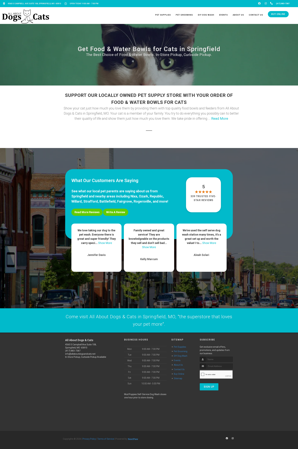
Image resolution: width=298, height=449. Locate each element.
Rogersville (142, 201)
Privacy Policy (89, 439)
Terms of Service (105, 439)
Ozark (143, 196)
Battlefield (107, 201)
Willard (76, 201)
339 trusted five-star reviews (204, 198)
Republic (156, 196)
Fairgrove (124, 201)
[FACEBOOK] (259, 3)
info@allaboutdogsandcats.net (80, 354)
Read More (219, 118)
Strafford (90, 201)
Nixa (134, 196)
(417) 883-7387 (72, 350)
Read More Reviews (86, 212)
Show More (97, 247)
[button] (145, 280)
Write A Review (115, 212)
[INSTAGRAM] (266, 3)
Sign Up (209, 386)
